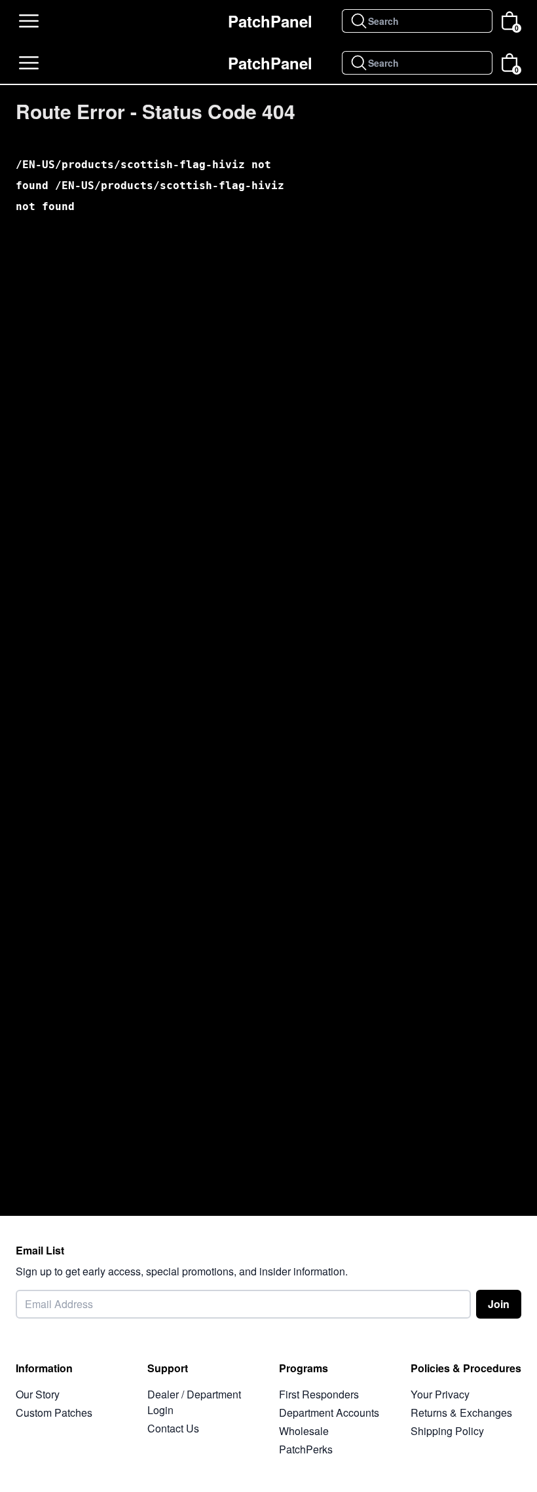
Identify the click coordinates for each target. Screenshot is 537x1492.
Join (498, 1303)
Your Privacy (440, 1394)
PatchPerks (306, 1449)
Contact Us (173, 1428)
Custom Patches (54, 1412)
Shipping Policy (447, 1430)
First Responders (319, 1394)
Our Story (38, 1394)
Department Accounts (329, 1412)
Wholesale (304, 1430)
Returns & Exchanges (461, 1412)
